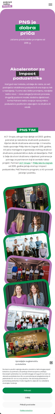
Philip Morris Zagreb (43, 163)
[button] (51, 362)
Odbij (27, 397)
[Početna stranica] (7, 4)
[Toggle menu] (50, 4)
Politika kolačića (26, 410)
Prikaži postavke (27, 404)
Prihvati (27, 390)
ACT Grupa (24, 163)
